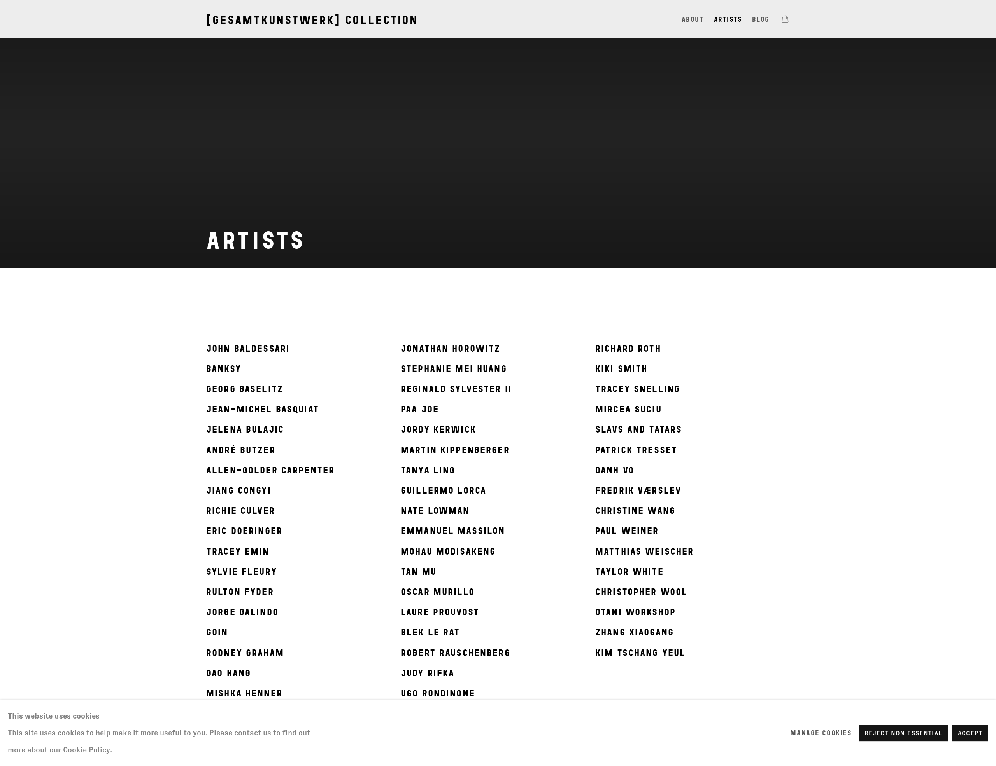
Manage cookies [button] (821, 732)
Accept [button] (970, 733)
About (693, 19)
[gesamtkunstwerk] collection (312, 20)
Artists (728, 19)
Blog (761, 19)
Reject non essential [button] (903, 733)
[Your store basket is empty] (785, 20)
